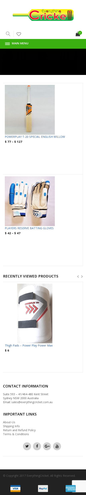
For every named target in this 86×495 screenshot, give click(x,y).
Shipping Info (11, 426)
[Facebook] (37, 446)
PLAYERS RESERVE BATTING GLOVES (29, 228)
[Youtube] (57, 446)
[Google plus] (47, 446)
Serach (8, 34)
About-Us (9, 422)
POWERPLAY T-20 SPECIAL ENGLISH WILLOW (35, 137)
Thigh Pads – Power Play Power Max (29, 345)
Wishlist (20, 34)
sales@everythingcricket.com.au (32, 402)
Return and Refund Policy (19, 430)
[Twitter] (27, 446)
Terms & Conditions (16, 434)
